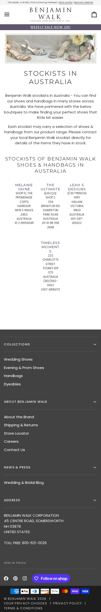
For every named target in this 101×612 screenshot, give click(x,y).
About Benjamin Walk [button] (25, 401)
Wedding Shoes (18, 359)
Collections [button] (17, 344)
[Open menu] (11, 14)
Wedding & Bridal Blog (24, 482)
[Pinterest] (15, 578)
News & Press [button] (17, 467)
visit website (50, 290)
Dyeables (12, 384)
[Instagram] (25, 578)
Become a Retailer (83, 2)
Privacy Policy (67, 603)
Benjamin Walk (22, 598)
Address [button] (12, 500)
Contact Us (14, 449)
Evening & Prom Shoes (24, 367)
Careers (11, 441)
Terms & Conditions (23, 608)
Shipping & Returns (21, 425)
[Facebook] (6, 578)
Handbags (13, 375)
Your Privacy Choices (25, 603)
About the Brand (19, 416)
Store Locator (66, 2)
